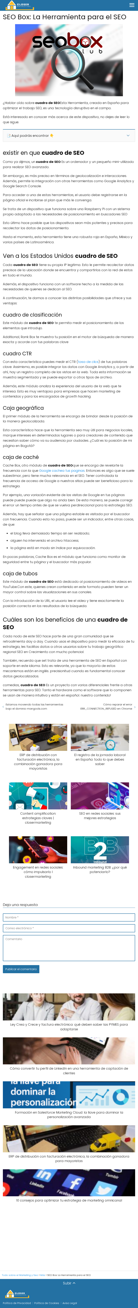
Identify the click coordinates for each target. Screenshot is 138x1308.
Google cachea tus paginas (62, 470)
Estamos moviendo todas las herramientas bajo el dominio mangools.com (34, 706)
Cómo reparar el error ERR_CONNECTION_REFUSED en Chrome (106, 706)
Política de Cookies (46, 1303)
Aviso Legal (70, 1303)
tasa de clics (88, 361)
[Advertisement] (69, 1237)
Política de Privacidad (17, 1303)
